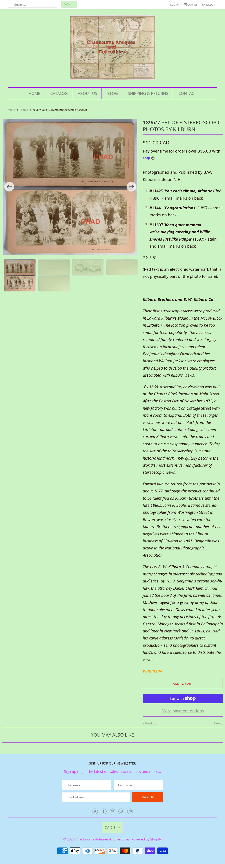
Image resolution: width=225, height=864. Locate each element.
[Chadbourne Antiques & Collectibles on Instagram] (121, 811)
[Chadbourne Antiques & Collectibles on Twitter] (95, 811)
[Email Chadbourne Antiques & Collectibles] (130, 811)
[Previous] (9, 187)
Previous (151, 723)
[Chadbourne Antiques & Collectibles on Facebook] (104, 811)
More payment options (183, 710)
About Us (87, 93)
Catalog (59, 93)
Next (217, 723)
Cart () (192, 4)
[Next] (131, 187)
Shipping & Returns (148, 93)
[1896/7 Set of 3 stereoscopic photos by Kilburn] (70, 187)
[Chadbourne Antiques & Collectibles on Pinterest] (112, 811)
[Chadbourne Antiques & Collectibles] (112, 49)
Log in (174, 4)
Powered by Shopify (146, 839)
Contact (187, 93)
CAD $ (67, 4)
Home (34, 93)
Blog (112, 93)
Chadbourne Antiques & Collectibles (103, 839)
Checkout (208, 4)
